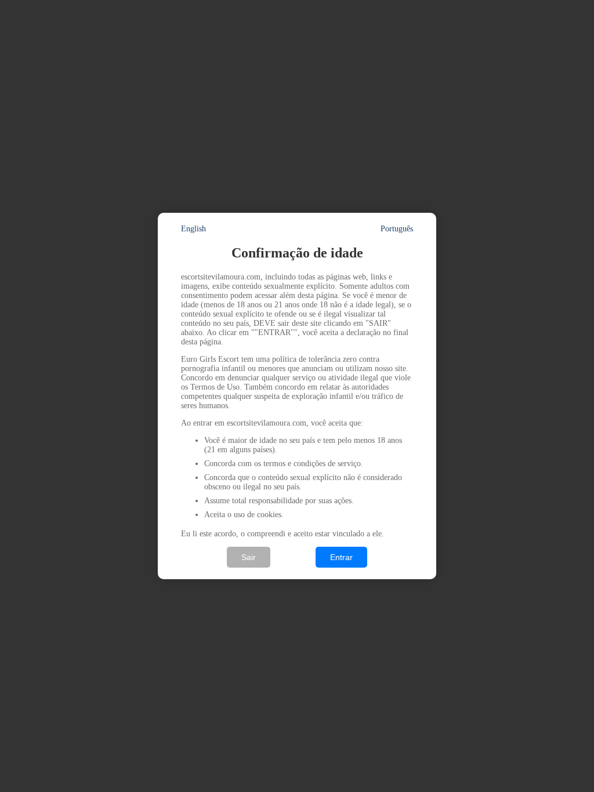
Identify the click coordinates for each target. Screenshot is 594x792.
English (193, 228)
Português (397, 228)
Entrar (341, 557)
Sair (248, 557)
